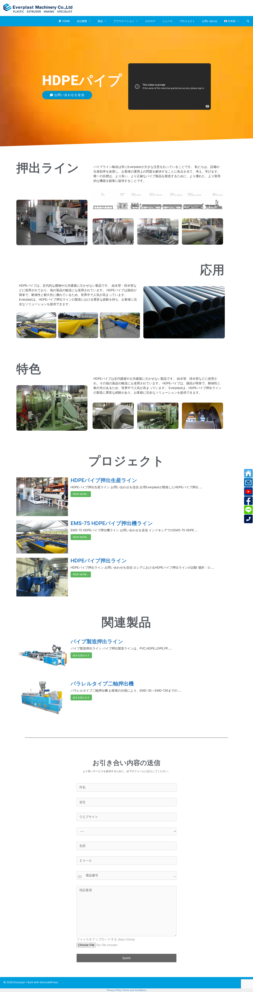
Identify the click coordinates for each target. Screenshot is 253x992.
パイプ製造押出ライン (97, 641)
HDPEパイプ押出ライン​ (99, 560)
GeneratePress (49, 982)
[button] (20, 325)
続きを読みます (81, 655)
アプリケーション (124, 21)
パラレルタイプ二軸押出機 (102, 683)
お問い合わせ (209, 21)
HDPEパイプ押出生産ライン (104, 480)
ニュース (167, 21)
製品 (100, 21)
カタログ (150, 21)
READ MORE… (81, 494)
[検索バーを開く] (248, 21)
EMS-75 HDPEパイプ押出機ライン (112, 523)
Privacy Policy (114, 990)
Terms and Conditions (134, 990)
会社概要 (82, 21)
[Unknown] (126, 876)
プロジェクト (187, 21)
